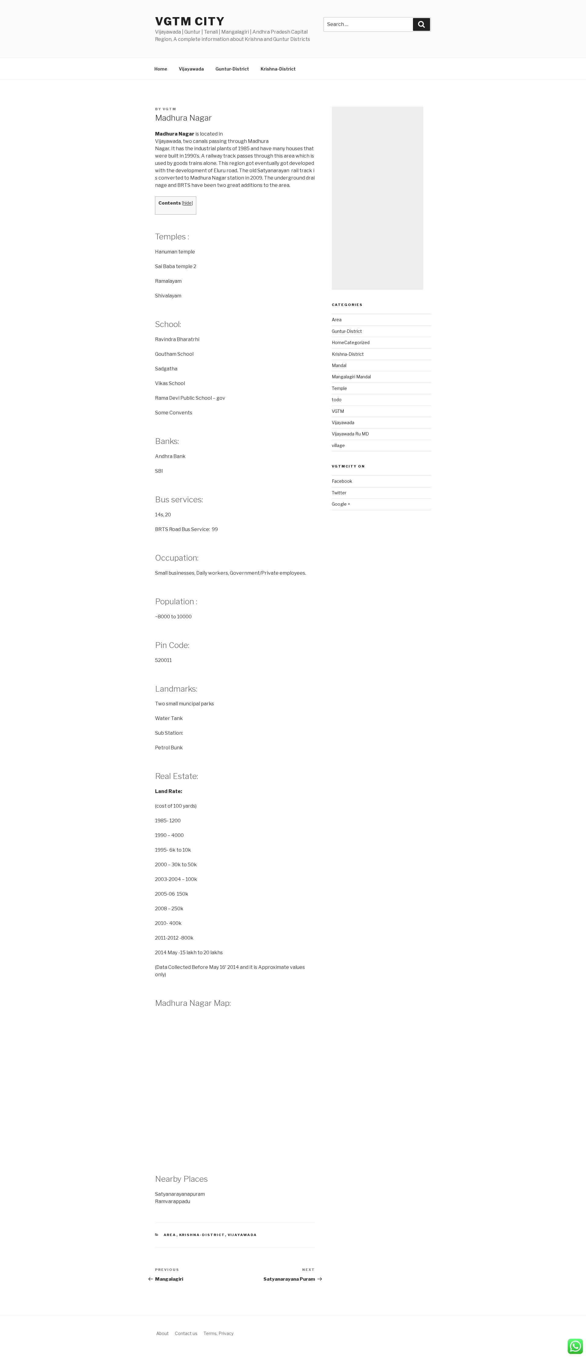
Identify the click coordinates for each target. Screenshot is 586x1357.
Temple (339, 388)
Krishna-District (278, 68)
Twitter (339, 492)
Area (170, 1235)
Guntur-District (232, 68)
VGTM (338, 411)
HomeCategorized (351, 342)
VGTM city (190, 21)
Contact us (186, 1333)
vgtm (169, 109)
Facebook (342, 481)
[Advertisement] (377, 198)
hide (187, 203)
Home (160, 68)
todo (337, 399)
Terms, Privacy (218, 1333)
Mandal (339, 365)
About (162, 1333)
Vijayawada (191, 68)
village (338, 445)
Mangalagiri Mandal (351, 376)
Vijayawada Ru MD (350, 433)
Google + (341, 504)
